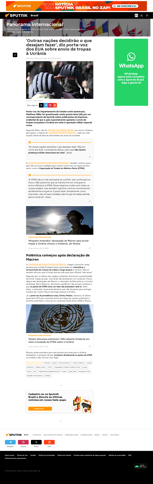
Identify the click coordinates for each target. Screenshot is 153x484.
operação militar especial (34, 375)
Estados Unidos (40, 367)
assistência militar (84, 371)
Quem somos (9, 455)
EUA (35, 371)
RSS (129, 455)
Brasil (97, 435)
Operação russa (71, 435)
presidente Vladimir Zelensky (62, 133)
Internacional (87, 435)
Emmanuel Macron (65, 363)
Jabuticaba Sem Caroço (53, 435)
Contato (33, 455)
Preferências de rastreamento (15, 458)
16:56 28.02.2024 (32, 58)
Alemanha (30, 367)
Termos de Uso (22, 455)
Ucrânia (89, 363)
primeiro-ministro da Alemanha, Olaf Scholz (49, 163)
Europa (85, 367)
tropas (64, 371)
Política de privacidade (47, 455)
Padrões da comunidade (117, 455)
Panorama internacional (39, 237)
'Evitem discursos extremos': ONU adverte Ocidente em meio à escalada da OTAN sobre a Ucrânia (58, 340)
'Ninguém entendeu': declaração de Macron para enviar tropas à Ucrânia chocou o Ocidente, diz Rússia (58, 242)
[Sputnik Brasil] (17, 18)
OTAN (50, 367)
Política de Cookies (64, 455)
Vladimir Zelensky (78, 363)
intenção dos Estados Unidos (61, 130)
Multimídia (114, 435)
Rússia (54, 363)
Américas (47, 363)
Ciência (105, 435)
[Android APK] (140, 466)
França (29, 371)
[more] (90, 157)
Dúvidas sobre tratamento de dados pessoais (90, 455)
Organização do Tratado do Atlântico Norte (67, 367)
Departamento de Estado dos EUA (49, 371)
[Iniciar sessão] (141, 15)
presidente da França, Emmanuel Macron (47, 264)
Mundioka (37, 435)
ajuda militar (72, 371)
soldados (47, 375)
